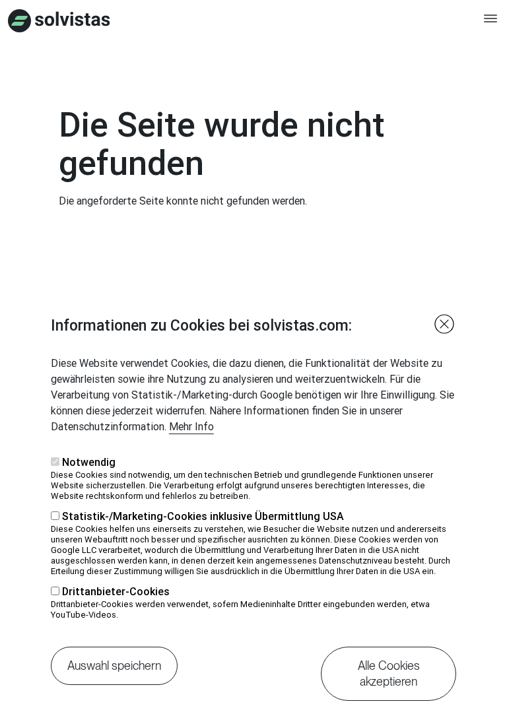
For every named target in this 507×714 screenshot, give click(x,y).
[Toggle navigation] (490, 24)
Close (444, 324)
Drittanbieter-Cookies (116, 591)
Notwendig (89, 462)
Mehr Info (191, 426)
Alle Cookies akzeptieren (389, 673)
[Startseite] (59, 20)
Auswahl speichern (114, 665)
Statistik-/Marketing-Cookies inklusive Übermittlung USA (203, 516)
